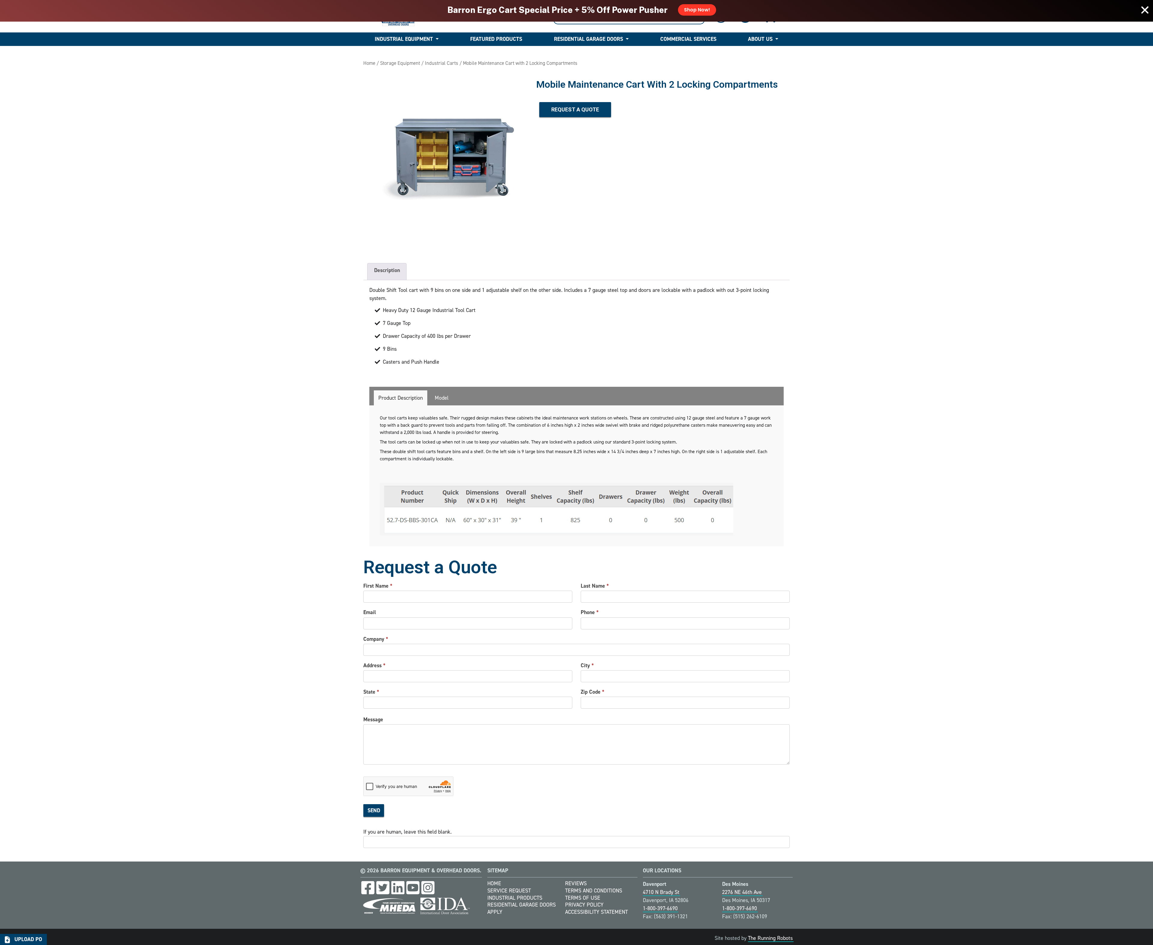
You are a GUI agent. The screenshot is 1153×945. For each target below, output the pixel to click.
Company (375, 639)
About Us (760, 39)
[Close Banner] (1145, 10)
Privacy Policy (584, 904)
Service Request (509, 890)
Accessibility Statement (596, 912)
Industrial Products (514, 897)
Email (369, 612)
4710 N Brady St (661, 892)
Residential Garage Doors (588, 39)
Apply (494, 912)
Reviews (576, 883)
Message (373, 719)
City (587, 665)
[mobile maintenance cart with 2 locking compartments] (446, 161)
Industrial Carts (441, 63)
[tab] (400, 397)
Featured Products (496, 39)
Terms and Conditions (593, 890)
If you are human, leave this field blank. (407, 831)
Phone (590, 612)
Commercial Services (688, 39)
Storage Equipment (400, 63)
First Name (377, 585)
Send (374, 810)
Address (374, 665)
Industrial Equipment (404, 39)
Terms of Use (582, 897)
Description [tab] (387, 270)
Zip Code (592, 691)
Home (369, 63)
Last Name (595, 585)
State (371, 691)
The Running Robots (770, 938)
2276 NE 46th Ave (742, 892)
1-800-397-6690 (660, 908)
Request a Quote (575, 109)
